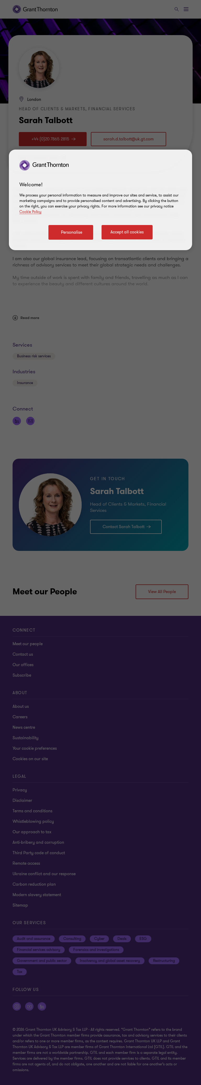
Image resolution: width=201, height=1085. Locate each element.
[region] (100, 200)
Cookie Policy (30, 211)
